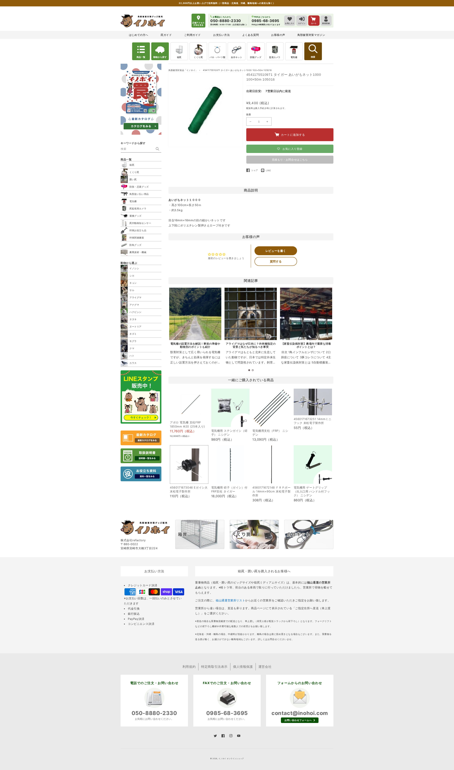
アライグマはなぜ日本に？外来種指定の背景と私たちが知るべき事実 (251, 345)
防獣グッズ (255, 57)
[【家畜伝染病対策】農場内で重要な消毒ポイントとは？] (306, 314)
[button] (249, 370)
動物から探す (160, 57)
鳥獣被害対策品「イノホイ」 (183, 70)
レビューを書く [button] (275, 251)
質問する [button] (276, 261)
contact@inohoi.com (300, 713)
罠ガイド (166, 35)
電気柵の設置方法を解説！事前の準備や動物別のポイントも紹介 (195, 345)
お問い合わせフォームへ (298, 720)
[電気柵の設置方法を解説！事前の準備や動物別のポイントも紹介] (195, 314)
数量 (248, 114)
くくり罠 (198, 57)
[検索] (157, 149)
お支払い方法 (221, 35)
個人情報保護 (243, 666)
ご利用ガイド (192, 35)
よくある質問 (250, 35)
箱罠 (179, 57)
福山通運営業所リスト (230, 600)
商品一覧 (141, 57)
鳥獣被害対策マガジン (311, 35)
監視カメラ (274, 57)
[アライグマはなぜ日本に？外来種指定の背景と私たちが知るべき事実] (251, 314)
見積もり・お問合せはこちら (290, 159)
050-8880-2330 (154, 713)
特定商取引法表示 (214, 666)
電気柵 (294, 57)
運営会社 (265, 666)
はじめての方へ (138, 35)
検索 (313, 57)
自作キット (236, 57)
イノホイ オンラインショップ (231, 758)
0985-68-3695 (227, 713)
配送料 (249, 108)
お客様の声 (278, 35)
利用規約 (189, 666)
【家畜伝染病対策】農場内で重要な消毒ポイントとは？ (306, 345)
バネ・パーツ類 (217, 57)
